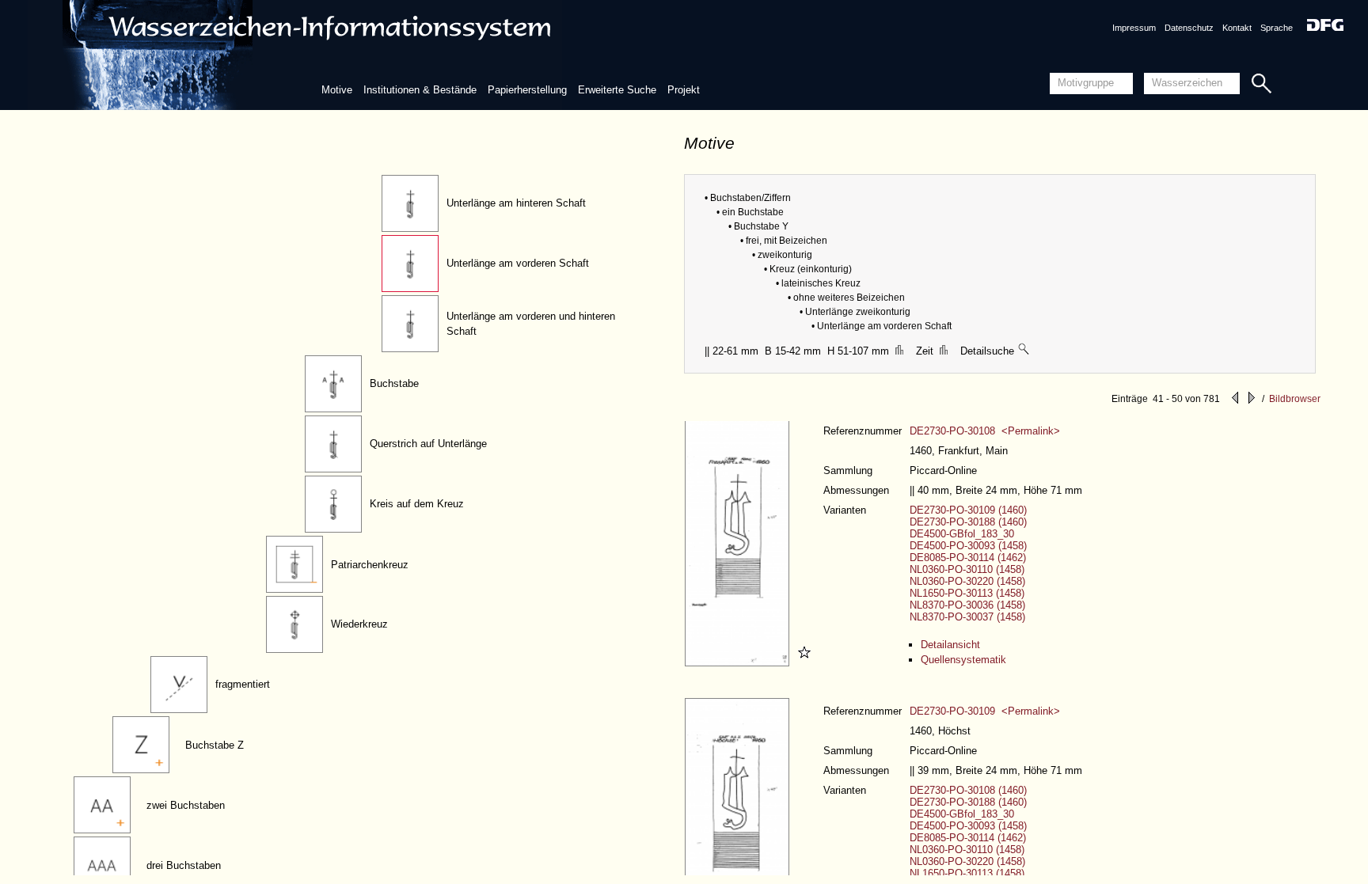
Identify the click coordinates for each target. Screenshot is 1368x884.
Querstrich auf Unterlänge (428, 444)
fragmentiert (242, 684)
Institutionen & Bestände (420, 90)
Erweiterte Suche (617, 90)
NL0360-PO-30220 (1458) (967, 581)
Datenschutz (1189, 27)
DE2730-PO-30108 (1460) (968, 790)
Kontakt (1237, 27)
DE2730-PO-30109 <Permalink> (985, 711)
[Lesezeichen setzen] (802, 663)
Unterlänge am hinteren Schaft (516, 203)
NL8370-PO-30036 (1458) (967, 605)
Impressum (1134, 27)
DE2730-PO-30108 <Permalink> (985, 431)
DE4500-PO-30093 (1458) (968, 546)
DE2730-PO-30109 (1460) (968, 510)
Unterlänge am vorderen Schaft (517, 263)
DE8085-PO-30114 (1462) (968, 557)
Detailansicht (950, 645)
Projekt (683, 90)
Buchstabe (394, 383)
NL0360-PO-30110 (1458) (967, 569)
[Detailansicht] (739, 663)
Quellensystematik (963, 660)
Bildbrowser (1294, 398)
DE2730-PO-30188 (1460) (968, 522)
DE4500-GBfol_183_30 (962, 534)
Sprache (1276, 27)
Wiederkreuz (359, 624)
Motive (336, 90)
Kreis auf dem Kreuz (417, 504)
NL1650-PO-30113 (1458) (967, 593)
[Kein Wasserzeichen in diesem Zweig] (1024, 351)
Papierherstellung (527, 90)
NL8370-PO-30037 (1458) (967, 617)
